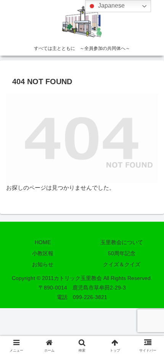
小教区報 (42, 253)
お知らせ (42, 264)
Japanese (110, 5)
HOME (43, 242)
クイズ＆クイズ (121, 264)
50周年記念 (121, 253)
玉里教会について (121, 242)
